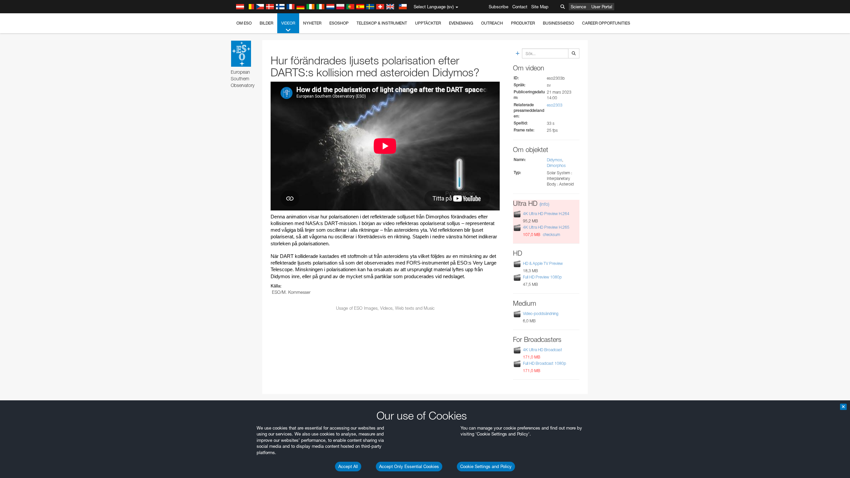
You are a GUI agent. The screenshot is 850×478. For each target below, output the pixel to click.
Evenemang (461, 23)
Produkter (523, 23)
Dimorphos (556, 165)
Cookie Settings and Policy (486, 466)
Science (578, 6)
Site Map (540, 6)
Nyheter (312, 23)
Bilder (266, 23)
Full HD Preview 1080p (542, 277)
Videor (288, 23)
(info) (544, 204)
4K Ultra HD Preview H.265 (546, 227)
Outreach (492, 23)
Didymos (554, 159)
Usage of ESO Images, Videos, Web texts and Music (385, 308)
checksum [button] (551, 234)
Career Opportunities (606, 23)
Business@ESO (558, 23)
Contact (519, 6)
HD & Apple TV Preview (543, 263)
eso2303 (554, 105)
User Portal (601, 6)
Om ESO (244, 23)
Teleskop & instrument (382, 23)
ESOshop (339, 23)
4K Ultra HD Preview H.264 (546, 213)
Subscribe (498, 6)
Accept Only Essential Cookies (409, 466)
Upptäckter (428, 23)
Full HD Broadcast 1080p (544, 363)
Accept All (348, 466)
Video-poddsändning (540, 313)
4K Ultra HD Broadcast (542, 349)
